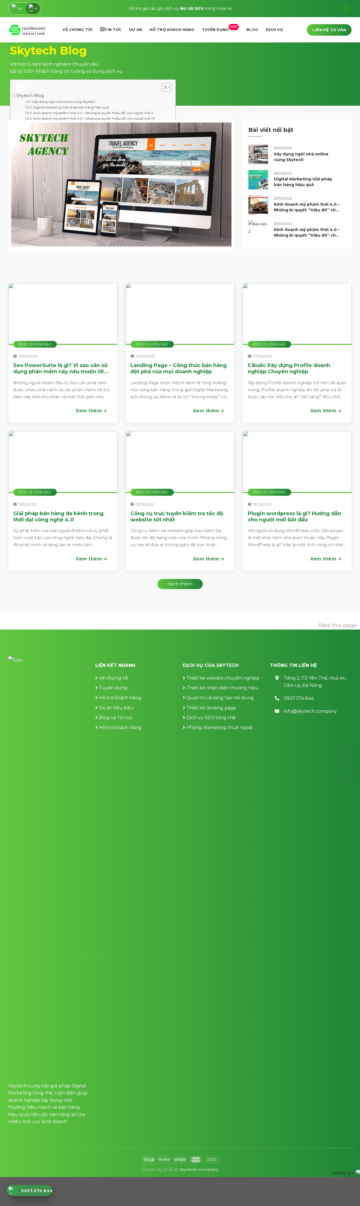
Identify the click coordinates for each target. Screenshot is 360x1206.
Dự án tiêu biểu (116, 708)
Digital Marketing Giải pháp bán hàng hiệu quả (71, 107)
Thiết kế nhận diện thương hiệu (222, 688)
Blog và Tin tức (116, 717)
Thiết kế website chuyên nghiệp (222, 678)
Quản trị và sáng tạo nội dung (220, 697)
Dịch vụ (274, 30)
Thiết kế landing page (211, 708)
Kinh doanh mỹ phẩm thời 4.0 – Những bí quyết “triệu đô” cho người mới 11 (93, 113)
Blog (252, 30)
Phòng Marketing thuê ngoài (219, 727)
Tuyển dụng (219, 28)
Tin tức (113, 30)
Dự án (135, 30)
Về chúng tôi (77, 30)
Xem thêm (90, 410)
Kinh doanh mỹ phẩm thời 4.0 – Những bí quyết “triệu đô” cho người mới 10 (94, 118)
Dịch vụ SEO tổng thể (211, 717)
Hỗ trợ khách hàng (172, 30)
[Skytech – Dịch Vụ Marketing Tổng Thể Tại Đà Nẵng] (27, 29)
